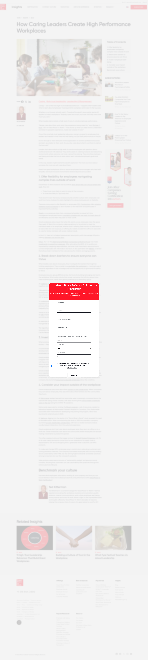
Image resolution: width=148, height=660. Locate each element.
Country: (60, 344)
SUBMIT (74, 375)
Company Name (62, 327)
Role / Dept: (61, 353)
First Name (60, 302)
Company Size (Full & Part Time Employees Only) (72, 336)
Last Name (60, 311)
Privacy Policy (72, 367)
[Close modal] (96, 285)
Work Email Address (64, 319)
